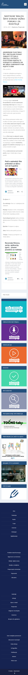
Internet (14, 527)
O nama (11, 671)
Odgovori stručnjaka (14, 610)
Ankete (14, 656)
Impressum (17, 671)
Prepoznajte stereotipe (14, 569)
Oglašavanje (14, 536)
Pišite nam (14, 660)
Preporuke (21, 27)
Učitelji (14, 598)
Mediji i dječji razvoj (14, 561)
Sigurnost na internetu (14, 556)
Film (14, 511)
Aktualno (14, 577)
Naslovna (15, 27)
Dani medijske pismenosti (14, 635)
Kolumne (14, 615)
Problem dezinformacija (14, 552)
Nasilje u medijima (14, 565)
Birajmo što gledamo (14, 619)
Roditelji (14, 594)
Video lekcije (14, 644)
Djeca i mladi (14, 602)
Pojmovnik (14, 573)
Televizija (14, 515)
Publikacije (14, 652)
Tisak (14, 523)
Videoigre (14, 532)
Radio (14, 519)
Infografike (14, 648)
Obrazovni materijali (14, 640)
